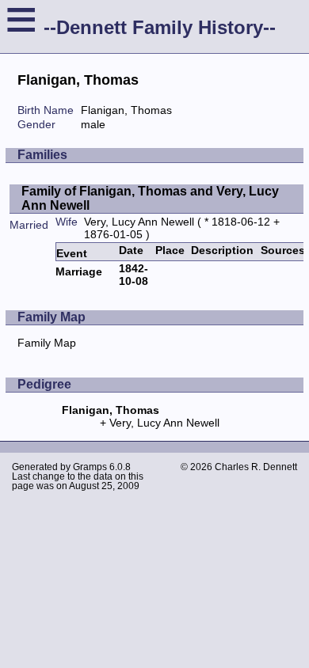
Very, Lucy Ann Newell (139, 221)
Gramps (90, 467)
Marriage (78, 271)
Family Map (46, 342)
